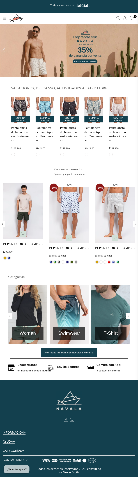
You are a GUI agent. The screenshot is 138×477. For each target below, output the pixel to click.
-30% (54, 187)
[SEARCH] (118, 18)
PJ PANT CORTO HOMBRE (23, 244)
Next (134, 50)
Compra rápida (21, 119)
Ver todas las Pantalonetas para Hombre (69, 352)
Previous (3, 50)
